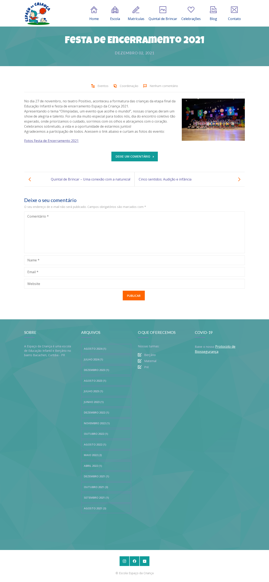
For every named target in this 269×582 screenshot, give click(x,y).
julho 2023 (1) (93, 391)
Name (33, 260)
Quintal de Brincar (163, 18)
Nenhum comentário (164, 86)
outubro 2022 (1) (96, 434)
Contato (234, 18)
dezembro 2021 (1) (96, 476)
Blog (213, 18)
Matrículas (136, 18)
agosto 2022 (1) (95, 444)
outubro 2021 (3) (96, 487)
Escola (115, 18)
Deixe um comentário (133, 156)
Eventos (103, 86)
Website (33, 283)
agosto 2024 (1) (95, 349)
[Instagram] (124, 561)
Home (94, 18)
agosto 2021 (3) (95, 508)
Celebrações (191, 18)
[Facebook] (134, 561)
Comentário (38, 216)
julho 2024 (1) (93, 359)
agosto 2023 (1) (95, 381)
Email (32, 272)
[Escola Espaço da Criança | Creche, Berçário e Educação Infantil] (37, 13)
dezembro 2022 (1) (96, 412)
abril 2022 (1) (93, 466)
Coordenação (129, 86)
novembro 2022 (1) (97, 423)
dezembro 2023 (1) (96, 370)
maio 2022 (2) (93, 455)
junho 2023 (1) (94, 402)
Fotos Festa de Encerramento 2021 (51, 140)
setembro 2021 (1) (96, 497)
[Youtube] (144, 561)
